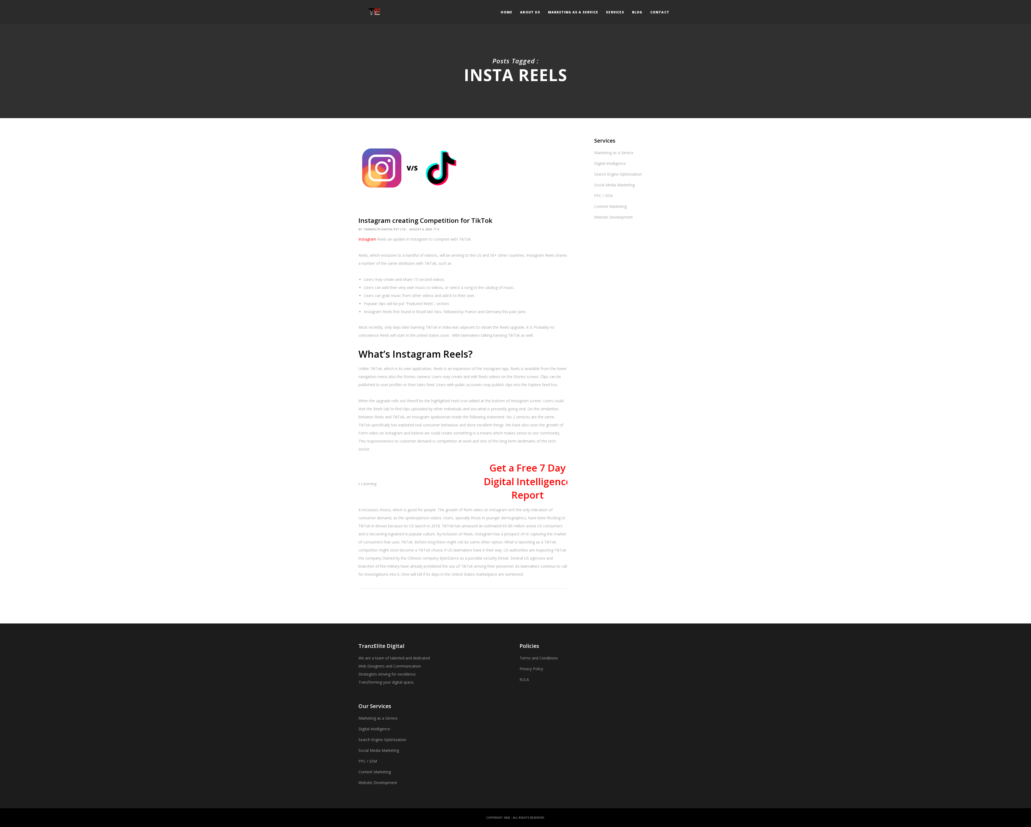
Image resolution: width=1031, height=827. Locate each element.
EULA (524, 679)
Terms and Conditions (539, 658)
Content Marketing (610, 206)
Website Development (613, 217)
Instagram (367, 239)
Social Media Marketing (614, 184)
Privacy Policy (531, 668)
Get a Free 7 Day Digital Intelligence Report (527, 481)
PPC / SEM (603, 195)
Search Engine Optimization (618, 174)
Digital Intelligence (610, 163)
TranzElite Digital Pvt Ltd (385, 229)
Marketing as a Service (613, 152)
